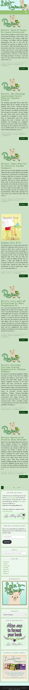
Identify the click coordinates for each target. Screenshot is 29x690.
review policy (21, 501)
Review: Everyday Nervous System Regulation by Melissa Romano (13, 368)
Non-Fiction (5, 409)
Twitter (5, 564)
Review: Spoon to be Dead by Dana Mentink (13, 438)
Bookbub (5, 567)
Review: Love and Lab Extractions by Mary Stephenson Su (13, 303)
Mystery (11, 200)
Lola (22, 62)
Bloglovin (6, 573)
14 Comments (16, 273)
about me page (11, 497)
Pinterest (6, 569)
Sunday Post (5, 273)
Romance (17, 64)
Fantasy (4, 64)
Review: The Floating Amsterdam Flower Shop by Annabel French (13, 97)
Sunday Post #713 (11, 243)
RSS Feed (6, 571)
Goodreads (6, 566)
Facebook (6, 562)
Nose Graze (17, 689)
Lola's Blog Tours (7, 511)
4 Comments (16, 409)
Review (10, 64)
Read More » (23, 68)
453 (14, 487)
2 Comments (5, 135)
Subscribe (7, 542)
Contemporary (6, 134)
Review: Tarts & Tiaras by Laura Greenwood (14, 31)
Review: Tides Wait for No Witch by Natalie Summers (14, 166)
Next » (19, 487)
